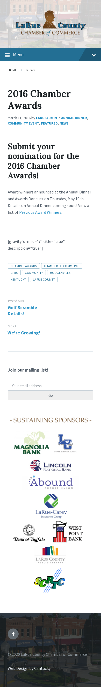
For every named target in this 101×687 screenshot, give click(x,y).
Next (12, 326)
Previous (16, 301)
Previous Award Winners (40, 212)
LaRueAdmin (46, 117)
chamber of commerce (62, 266)
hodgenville (60, 273)
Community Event (23, 123)
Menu (18, 54)
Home (12, 70)
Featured (49, 123)
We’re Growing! (24, 333)
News (30, 70)
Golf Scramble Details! (22, 310)
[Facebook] (13, 633)
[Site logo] (50, 38)
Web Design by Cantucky (29, 668)
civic (14, 273)
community (34, 273)
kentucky (18, 279)
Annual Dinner (74, 117)
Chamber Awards (24, 266)
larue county (44, 279)
